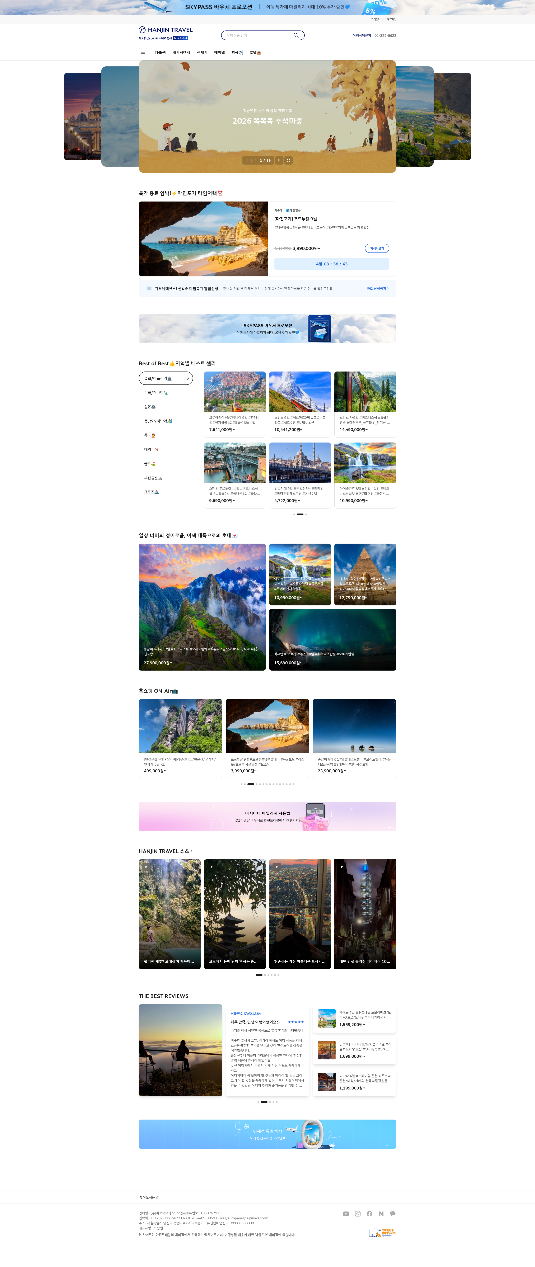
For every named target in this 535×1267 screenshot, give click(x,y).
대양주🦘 (151, 449)
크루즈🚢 (151, 492)
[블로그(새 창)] (381, 1213)
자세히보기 (377, 248)
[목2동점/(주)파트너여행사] (166, 29)
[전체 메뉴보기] (143, 52)
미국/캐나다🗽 (156, 392)
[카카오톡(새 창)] (393, 1213)
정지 (279, 160)
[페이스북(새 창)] (369, 1213)
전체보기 (288, 160)
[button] (294, 514)
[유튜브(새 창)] (346, 1213)
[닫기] (393, 7)
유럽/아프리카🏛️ (158, 378)
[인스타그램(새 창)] (357, 1213)
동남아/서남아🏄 (158, 421)
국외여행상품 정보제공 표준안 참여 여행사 (382, 1233)
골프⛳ (149, 463)
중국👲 (149, 435)
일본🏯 (150, 406)
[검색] (296, 35)
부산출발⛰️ (153, 477)
